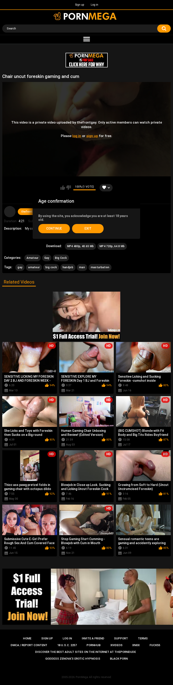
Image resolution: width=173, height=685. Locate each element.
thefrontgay (29, 211)
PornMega (82, 677)
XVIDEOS (116, 645)
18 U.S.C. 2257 (67, 645)
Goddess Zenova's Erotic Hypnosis (72, 658)
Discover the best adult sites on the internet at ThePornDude (85, 652)
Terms (143, 638)
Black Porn (119, 658)
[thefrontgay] (9, 211)
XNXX (136, 645)
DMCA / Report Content (29, 645)
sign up (92, 136)
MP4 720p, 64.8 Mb (112, 246)
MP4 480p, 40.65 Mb (80, 246)
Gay (46, 257)
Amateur (32, 257)
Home (27, 638)
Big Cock (60, 257)
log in (76, 136)
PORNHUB (93, 645)
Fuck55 (155, 645)
